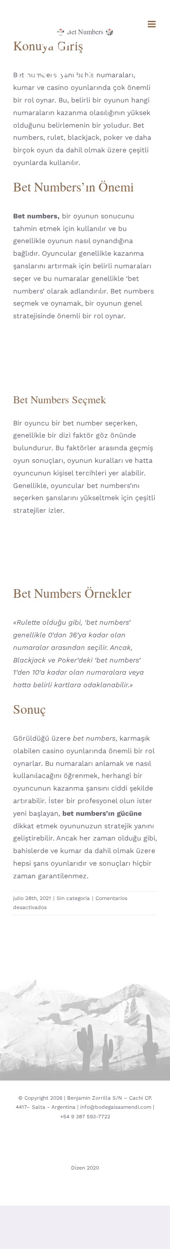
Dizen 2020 (85, 1168)
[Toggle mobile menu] (152, 24)
